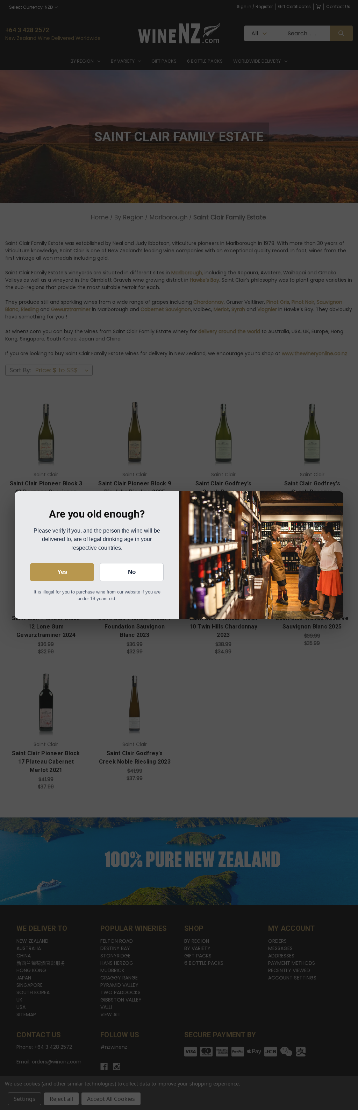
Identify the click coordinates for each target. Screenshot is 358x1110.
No (132, 572)
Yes (62, 572)
